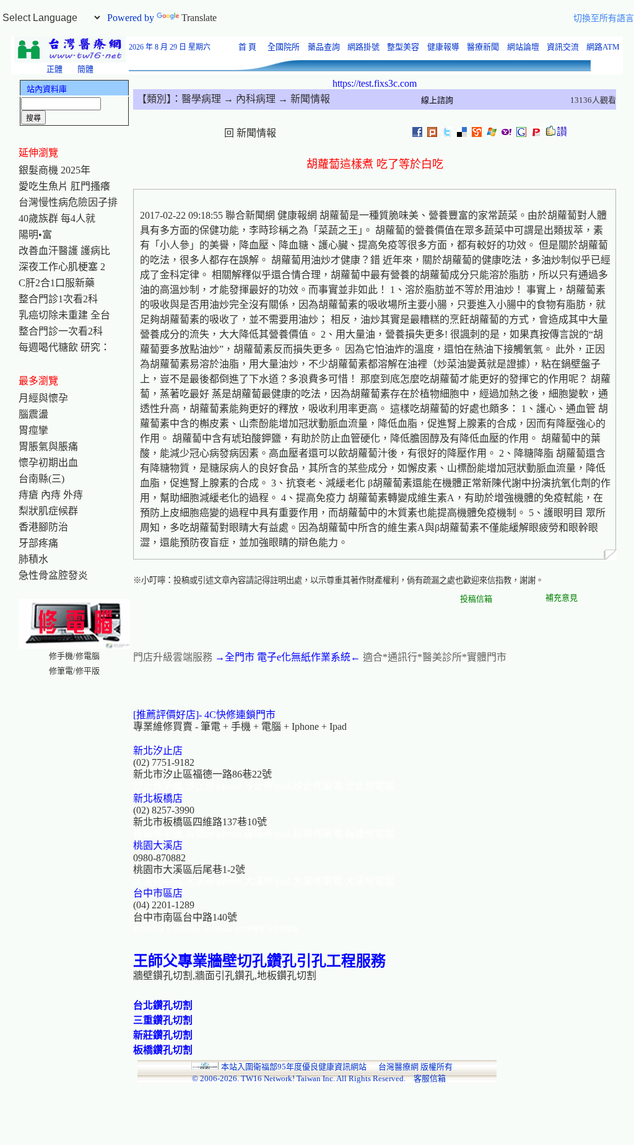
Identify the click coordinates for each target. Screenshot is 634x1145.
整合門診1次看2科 (58, 299)
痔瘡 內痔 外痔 (51, 494)
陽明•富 (35, 234)
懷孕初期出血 (48, 462)
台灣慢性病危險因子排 (68, 202)
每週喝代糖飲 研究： (64, 347)
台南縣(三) (41, 478)
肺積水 (33, 559)
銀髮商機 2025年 (54, 170)
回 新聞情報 (250, 133)
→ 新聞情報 (303, 99)
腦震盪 (33, 414)
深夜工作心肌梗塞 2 (62, 266)
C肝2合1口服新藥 (57, 283)
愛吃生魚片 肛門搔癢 (64, 186)
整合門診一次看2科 (61, 331)
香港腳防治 (43, 527)
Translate (199, 17)
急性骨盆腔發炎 (53, 575)
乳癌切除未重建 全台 (64, 315)
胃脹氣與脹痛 (48, 446)
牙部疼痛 (38, 543)
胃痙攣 (33, 430)
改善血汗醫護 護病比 (64, 250)
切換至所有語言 (603, 18)
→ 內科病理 (248, 99)
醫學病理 (201, 99)
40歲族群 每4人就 (57, 218)
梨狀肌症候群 (48, 511)
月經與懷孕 (43, 398)
